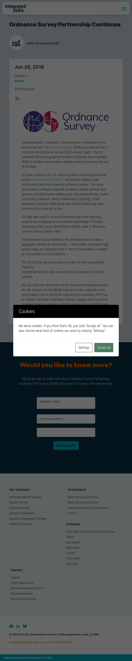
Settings (83, 347)
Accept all (103, 347)
